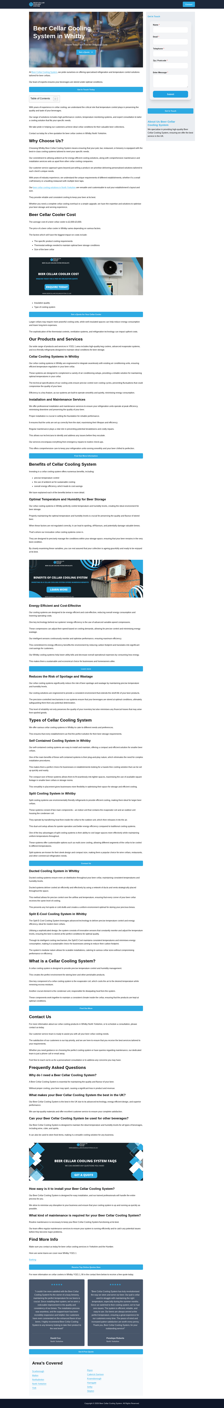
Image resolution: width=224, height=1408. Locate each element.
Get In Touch (170, 111)
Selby (89, 1387)
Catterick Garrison (95, 1374)
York (34, 1388)
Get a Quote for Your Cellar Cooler (86, 314)
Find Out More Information (86, 456)
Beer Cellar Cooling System (44, 72)
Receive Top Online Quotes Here (86, 1267)
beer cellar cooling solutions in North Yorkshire (54, 187)
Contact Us (86, 863)
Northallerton (38, 1379)
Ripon (90, 1370)
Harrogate (91, 1383)
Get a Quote (84, 52)
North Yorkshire (39, 1384)
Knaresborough (94, 1378)
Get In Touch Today (86, 90)
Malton (35, 1375)
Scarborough (38, 1371)
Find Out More (86, 1008)
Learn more (86, 669)
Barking (32, 1260)
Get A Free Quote (86, 1352)
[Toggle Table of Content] (54, 99)
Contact (188, 4)
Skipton (90, 1391)
